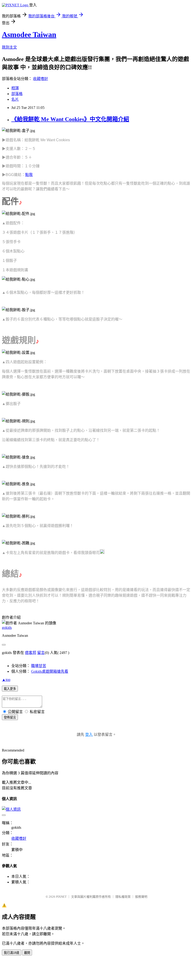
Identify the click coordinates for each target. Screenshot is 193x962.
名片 (15, 99)
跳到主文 (9, 47)
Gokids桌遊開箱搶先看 (49, 671)
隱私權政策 (123, 896)
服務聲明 (141, 896)
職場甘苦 (38, 666)
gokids (7, 628)
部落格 (17, 94)
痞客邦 (30, 653)
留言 (41, 653)
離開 (27, 952)
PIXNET (61, 896)
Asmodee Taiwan (29, 34)
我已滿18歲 (11, 952)
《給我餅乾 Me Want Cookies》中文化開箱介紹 (70, 119)
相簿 (15, 88)
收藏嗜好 (40, 79)
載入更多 (10, 689)
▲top (6, 680)
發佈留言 (10, 717)
